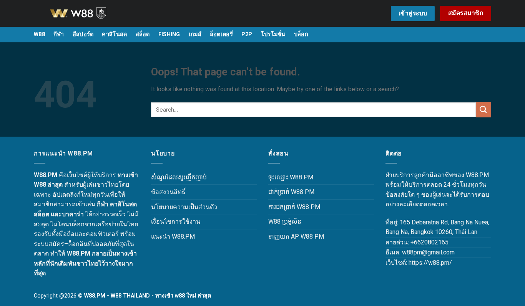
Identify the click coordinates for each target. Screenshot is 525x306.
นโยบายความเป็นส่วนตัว (184, 207)
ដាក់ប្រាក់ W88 (285, 192)
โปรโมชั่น (273, 34)
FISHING (169, 34)
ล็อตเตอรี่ (221, 34)
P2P (247, 34)
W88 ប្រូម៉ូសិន (284, 221)
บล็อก (301, 34)
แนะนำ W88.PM (173, 236)
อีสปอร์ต (83, 34)
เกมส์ (195, 34)
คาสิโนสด (114, 34)
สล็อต (143, 34)
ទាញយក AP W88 (290, 236)
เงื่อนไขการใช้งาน (175, 221)
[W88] (87, 13)
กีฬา (58, 34)
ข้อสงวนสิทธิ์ (168, 192)
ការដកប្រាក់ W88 (288, 207)
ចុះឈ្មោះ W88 (285, 177)
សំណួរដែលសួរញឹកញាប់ (179, 177)
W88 (39, 34)
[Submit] (483, 109)
